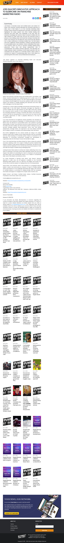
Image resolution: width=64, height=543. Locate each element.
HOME (17, 2)
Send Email (8, 186)
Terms (12, 524)
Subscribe (44, 530)
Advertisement (14, 528)
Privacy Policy (13, 526)
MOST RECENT (24, 2)
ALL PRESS (32, 2)
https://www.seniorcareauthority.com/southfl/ (19, 180)
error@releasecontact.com (19, 204)
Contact (12, 530)
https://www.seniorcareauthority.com (16, 192)
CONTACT (39, 2)
